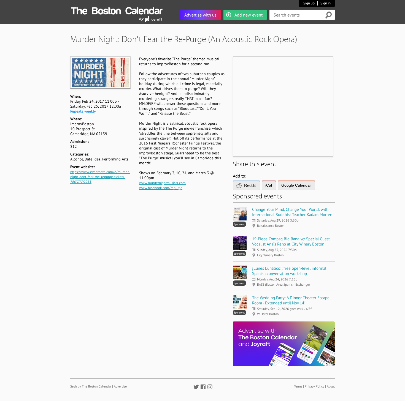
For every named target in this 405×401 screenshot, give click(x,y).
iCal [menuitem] (268, 185)
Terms (298, 386)
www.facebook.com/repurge (160, 188)
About (331, 386)
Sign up (309, 3)
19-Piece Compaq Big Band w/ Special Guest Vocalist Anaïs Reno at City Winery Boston (291, 241)
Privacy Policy (314, 386)
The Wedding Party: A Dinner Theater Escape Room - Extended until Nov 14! (291, 300)
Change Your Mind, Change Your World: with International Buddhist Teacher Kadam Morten (292, 212)
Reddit (250, 185)
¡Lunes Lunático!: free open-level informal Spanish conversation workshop (289, 271)
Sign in (325, 3)
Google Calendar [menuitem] (296, 185)
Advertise (120, 386)
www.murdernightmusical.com (162, 183)
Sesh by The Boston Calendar (90, 386)
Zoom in (100, 72)
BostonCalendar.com (116, 10)
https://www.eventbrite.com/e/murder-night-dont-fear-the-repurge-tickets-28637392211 (100, 177)
